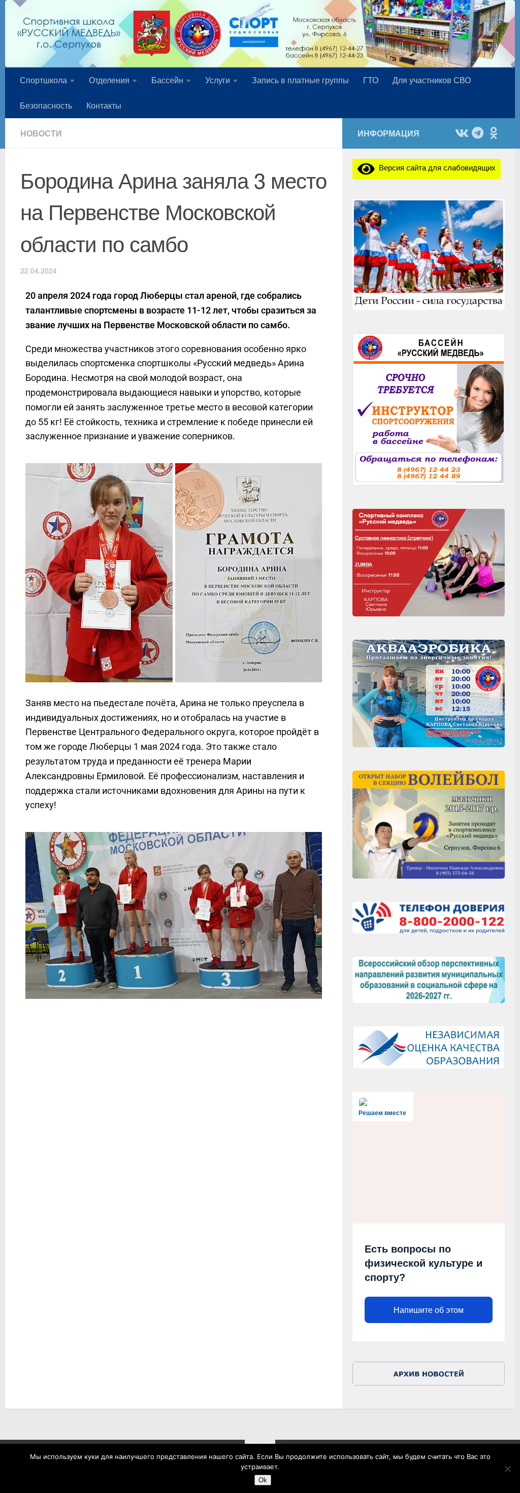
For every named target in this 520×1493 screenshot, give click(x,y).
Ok (262, 1480)
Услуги (217, 80)
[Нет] (507, 1469)
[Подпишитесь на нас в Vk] (461, 133)
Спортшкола (43, 80)
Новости (41, 133)
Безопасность (46, 105)
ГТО (370, 80)
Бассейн (167, 80)
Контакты (103, 105)
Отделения (109, 80)
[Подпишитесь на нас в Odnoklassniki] (494, 133)
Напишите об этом (429, 1310)
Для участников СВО (432, 80)
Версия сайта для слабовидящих (435, 167)
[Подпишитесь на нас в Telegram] (477, 133)
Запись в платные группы (300, 80)
